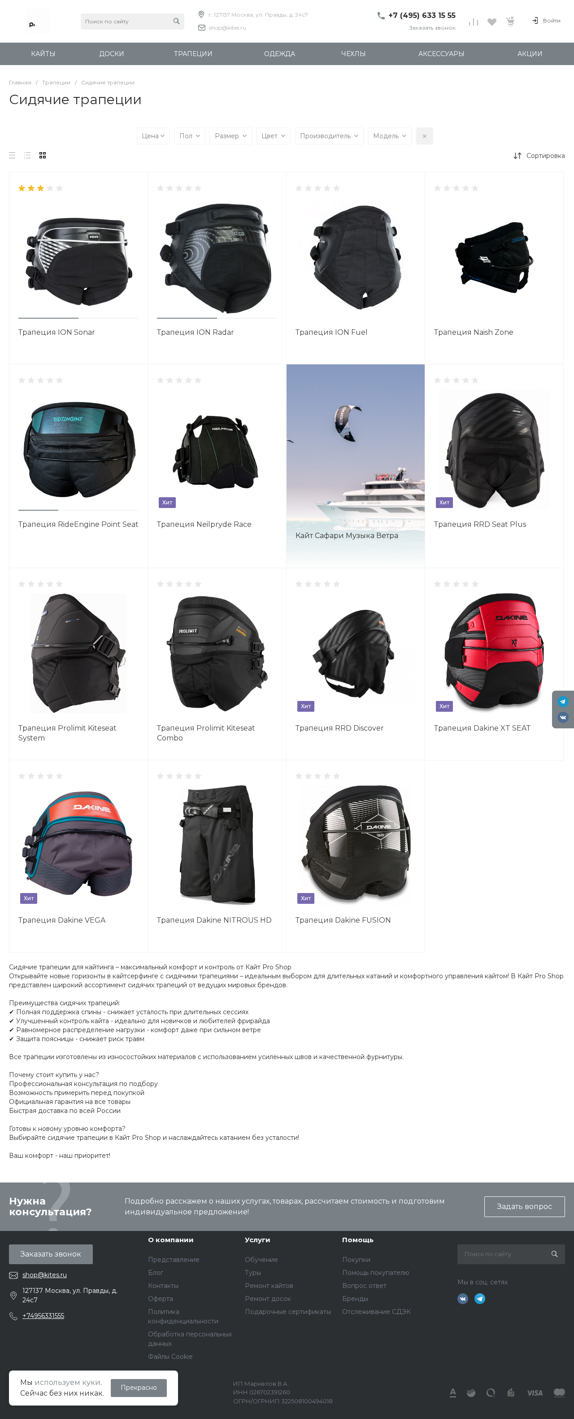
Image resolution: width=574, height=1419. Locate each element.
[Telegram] (563, 701)
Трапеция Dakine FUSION (343, 920)
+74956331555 (43, 1316)
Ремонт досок (268, 1299)
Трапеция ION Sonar (56, 332)
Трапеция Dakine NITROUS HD (214, 920)
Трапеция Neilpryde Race (204, 524)
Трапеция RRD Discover (340, 728)
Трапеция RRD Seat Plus (480, 524)
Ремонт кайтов (269, 1286)
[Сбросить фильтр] (424, 136)
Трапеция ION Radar (195, 332)
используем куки (67, 1382)
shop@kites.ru (227, 27)
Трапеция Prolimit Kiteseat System (67, 733)
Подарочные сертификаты (288, 1312)
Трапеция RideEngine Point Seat (78, 524)
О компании (171, 1239)
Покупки (356, 1260)
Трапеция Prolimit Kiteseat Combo (206, 733)
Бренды (355, 1299)
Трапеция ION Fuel (332, 332)
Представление (174, 1260)
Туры (253, 1273)
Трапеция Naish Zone (473, 332)
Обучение (261, 1260)
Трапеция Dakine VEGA (61, 920)
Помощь (358, 1239)
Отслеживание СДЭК (376, 1312)
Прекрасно (139, 1388)
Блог (155, 1273)
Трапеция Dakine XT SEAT (482, 728)
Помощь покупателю (375, 1273)
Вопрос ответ (364, 1286)
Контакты (163, 1286)
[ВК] (563, 717)
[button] (48, 318)
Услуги (257, 1239)
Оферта (160, 1299)
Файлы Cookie (170, 1357)
